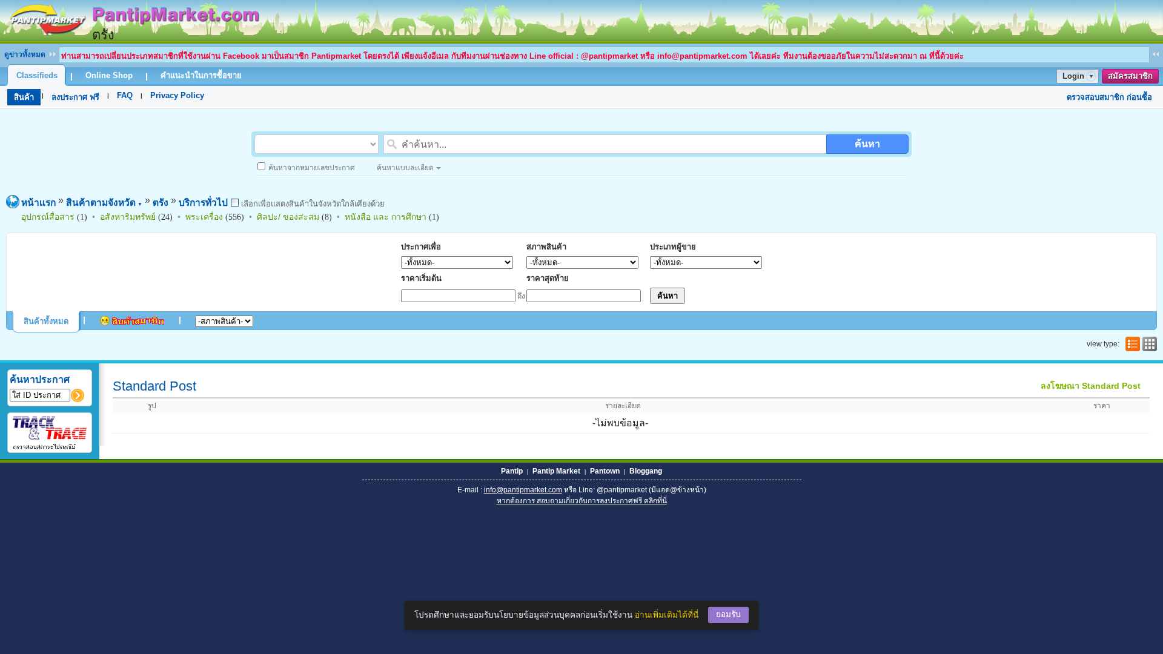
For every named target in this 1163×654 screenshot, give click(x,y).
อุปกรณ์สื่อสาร (48, 217)
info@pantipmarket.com (523, 490)
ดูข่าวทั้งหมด (24, 54)
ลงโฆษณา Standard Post (1091, 386)
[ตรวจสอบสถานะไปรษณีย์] (49, 447)
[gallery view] (1148, 344)
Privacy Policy (177, 95)
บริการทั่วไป (203, 202)
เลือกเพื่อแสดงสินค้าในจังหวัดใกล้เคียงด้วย (312, 203)
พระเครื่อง (204, 217)
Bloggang (645, 471)
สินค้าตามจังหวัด (104, 202)
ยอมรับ (728, 614)
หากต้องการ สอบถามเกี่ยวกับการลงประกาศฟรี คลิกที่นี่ (582, 501)
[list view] (1131, 344)
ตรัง (160, 202)
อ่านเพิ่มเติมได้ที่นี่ (666, 614)
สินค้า (24, 97)
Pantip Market (556, 471)
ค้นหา (867, 144)
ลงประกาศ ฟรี (75, 97)
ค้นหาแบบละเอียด (405, 168)
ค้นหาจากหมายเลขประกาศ (311, 168)
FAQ (125, 95)
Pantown (605, 471)
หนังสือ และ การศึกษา (385, 217)
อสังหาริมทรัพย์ (128, 217)
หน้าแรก (38, 202)
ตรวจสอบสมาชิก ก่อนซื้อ (1109, 97)
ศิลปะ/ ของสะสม (288, 217)
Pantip (512, 471)
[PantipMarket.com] (133, 38)
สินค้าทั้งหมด (46, 321)
